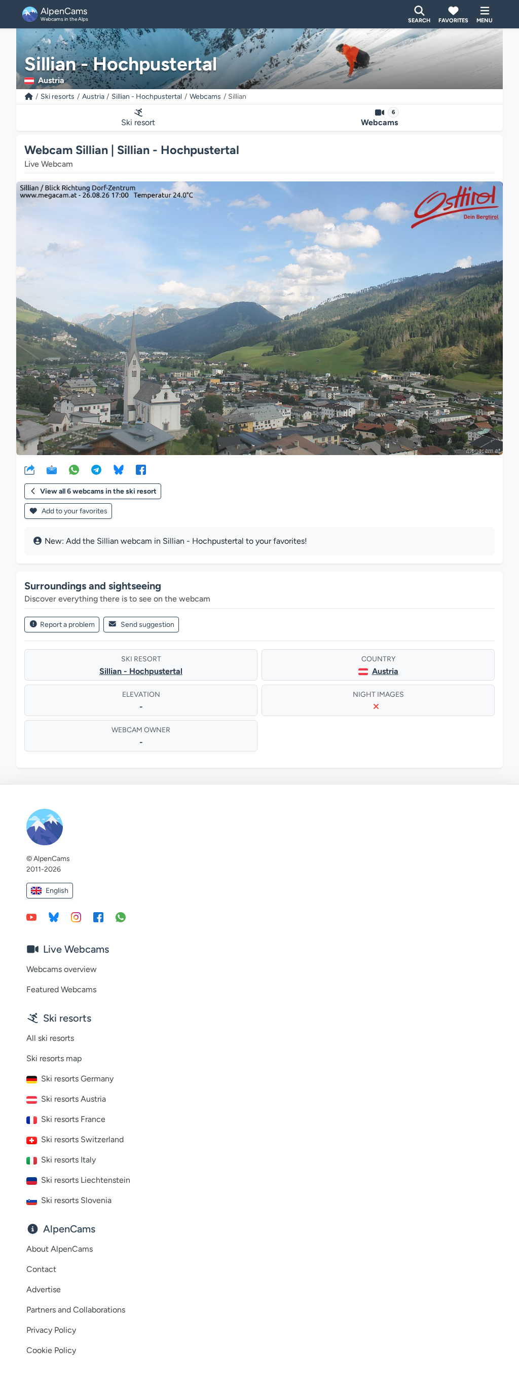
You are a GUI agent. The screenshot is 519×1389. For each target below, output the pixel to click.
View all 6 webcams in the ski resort (98, 491)
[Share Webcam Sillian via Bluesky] (119, 469)
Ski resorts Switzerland (82, 1139)
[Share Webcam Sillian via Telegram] (96, 469)
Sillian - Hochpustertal (147, 96)
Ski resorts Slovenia (76, 1200)
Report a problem (67, 624)
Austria (93, 96)
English (57, 890)
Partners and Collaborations (75, 1310)
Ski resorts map (54, 1058)
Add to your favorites (73, 511)
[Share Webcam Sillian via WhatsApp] (74, 469)
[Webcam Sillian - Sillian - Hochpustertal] (259, 318)
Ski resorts (58, 96)
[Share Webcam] (29, 469)
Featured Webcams (61, 989)
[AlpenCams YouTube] (31, 917)
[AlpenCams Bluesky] (54, 917)
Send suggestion (147, 624)
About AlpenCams (59, 1249)
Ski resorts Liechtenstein (85, 1180)
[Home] (28, 96)
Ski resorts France (73, 1119)
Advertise (43, 1289)
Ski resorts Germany (77, 1078)
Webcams (205, 96)
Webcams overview (61, 969)
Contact (41, 1269)
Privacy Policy (51, 1330)
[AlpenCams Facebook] (98, 917)
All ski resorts (50, 1038)
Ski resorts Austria (73, 1099)
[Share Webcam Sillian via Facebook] (141, 469)
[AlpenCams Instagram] (76, 917)
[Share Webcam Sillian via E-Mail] (52, 469)
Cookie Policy (51, 1350)
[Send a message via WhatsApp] (121, 917)
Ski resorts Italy (68, 1160)
